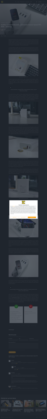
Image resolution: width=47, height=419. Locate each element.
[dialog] (23, 209)
